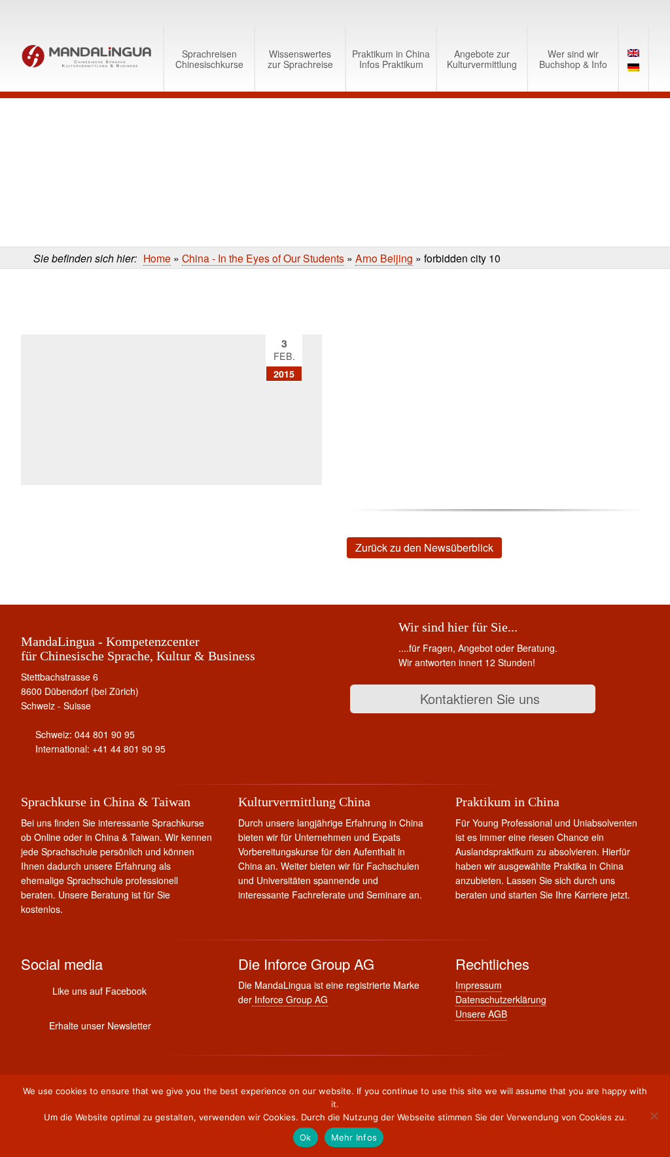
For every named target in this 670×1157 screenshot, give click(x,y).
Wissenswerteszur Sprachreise (300, 59)
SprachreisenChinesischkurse (209, 59)
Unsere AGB (481, 1013)
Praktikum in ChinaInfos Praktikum (391, 59)
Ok (305, 1137)
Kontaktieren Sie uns (478, 698)
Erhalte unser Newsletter (100, 1025)
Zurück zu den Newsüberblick (424, 547)
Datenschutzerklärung (500, 999)
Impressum (478, 984)
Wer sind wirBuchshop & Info (573, 59)
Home (157, 258)
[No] (653, 1115)
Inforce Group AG (290, 999)
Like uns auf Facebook (99, 990)
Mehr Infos (354, 1137)
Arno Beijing (384, 258)
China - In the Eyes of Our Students (263, 258)
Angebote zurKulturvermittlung (482, 59)
